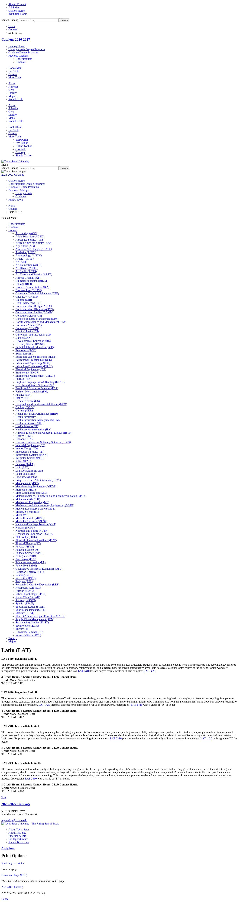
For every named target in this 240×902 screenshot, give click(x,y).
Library (12, 92)
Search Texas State (18, 842)
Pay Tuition (21, 142)
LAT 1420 (149, 670)
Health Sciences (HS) (27, 426)
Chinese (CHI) (23, 299)
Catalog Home (16, 10)
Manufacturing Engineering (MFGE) (35, 486)
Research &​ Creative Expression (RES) (37, 584)
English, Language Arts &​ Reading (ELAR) (39, 382)
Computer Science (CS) (28, 315)
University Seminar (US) (29, 631)
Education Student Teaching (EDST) (35, 356)
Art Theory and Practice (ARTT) (33, 274)
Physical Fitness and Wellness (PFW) (36, 540)
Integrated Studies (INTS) (29, 457)
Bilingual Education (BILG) (31, 280)
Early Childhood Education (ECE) (34, 347)
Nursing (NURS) (25, 527)
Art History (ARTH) (26, 268)
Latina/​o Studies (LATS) (29, 470)
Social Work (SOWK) (27, 597)
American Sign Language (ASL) (33, 249)
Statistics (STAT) (24, 612)
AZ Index (13, 7)
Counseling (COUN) (27, 328)
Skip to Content (17, 4)
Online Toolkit (23, 145)
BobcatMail (14, 67)
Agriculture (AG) (25, 245)
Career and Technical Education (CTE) (37, 293)
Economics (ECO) (25, 350)
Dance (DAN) (23, 337)
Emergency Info (17, 835)
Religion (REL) (24, 581)
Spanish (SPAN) (24, 603)
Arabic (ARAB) (24, 258)
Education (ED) (24, 353)
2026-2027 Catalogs (12, 174)
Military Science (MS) (27, 511)
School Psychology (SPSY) (30, 593)
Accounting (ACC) (26, 233)
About (11, 83)
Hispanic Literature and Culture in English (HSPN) (43, 432)
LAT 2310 (116, 738)
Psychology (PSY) (25, 559)
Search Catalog (9, 19)
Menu (4, 164)
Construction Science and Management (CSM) (41, 321)
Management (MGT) (27, 483)
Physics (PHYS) (24, 546)
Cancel (5, 898)
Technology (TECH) (27, 625)
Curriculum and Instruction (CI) (33, 334)
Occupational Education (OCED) (34, 533)
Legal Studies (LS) (25, 473)
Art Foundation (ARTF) (28, 264)
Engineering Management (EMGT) (35, 375)
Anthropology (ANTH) (28, 255)
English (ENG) (23, 378)
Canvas (12, 74)
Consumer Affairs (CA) (28, 325)
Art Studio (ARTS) (26, 271)
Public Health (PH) (26, 565)
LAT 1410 (84, 670)
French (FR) (22, 397)
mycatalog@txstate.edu (14, 820)
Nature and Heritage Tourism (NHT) (35, 524)
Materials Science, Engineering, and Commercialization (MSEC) (51, 495)
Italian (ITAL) (23, 461)
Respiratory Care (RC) (28, 587)
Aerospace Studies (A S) (29, 239)
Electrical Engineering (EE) (30, 369)
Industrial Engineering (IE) (30, 445)
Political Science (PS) (27, 549)
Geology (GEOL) (25, 407)
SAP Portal (21, 139)
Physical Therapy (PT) (28, 543)
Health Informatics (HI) (28, 416)
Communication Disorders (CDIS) (34, 309)
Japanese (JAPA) (24, 464)
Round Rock (15, 99)
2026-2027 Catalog (12, 886)
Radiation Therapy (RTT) (29, 571)
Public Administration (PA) (30, 562)
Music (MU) (22, 514)
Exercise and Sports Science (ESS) (34, 385)
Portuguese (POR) (25, 556)
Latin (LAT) (22, 467)
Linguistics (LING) (26, 476)
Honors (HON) (24, 438)
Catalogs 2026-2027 (15, 39)
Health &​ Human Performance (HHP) (36, 413)
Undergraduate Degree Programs (26, 49)
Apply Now (8, 848)
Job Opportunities (18, 838)
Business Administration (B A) (32, 287)
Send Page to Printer (12, 863)
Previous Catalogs (18, 55)
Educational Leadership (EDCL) (33, 359)
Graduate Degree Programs (23, 52)
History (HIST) (24, 435)
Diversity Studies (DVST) (29, 344)
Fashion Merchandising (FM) (31, 391)
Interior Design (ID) (26, 448)
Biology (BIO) (23, 283)
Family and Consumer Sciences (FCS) (36, 388)
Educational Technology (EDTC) (34, 366)
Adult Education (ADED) (29, 236)
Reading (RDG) (24, 575)
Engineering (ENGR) (27, 372)
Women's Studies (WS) (28, 635)
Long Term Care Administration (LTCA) (38, 480)
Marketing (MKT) (25, 489)
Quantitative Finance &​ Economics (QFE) (38, 568)
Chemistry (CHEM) (26, 296)
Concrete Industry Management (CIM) (36, 318)
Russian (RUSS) (24, 590)
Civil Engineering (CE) (28, 302)
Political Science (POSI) (28, 552)
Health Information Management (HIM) (37, 419)
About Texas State (18, 829)
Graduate (20, 61)
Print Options (15, 199)
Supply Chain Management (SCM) (34, 619)
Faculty (12, 638)
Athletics (13, 86)
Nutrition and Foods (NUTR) (31, 530)
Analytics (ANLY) (25, 252)
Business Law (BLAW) (28, 290)
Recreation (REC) (25, 578)
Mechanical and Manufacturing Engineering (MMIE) (44, 505)
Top (3, 797)
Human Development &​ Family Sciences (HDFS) (43, 442)
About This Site (17, 832)
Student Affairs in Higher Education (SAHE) (40, 616)
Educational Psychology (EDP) (32, 363)
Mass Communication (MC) (31, 492)
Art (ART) (21, 261)
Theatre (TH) (22, 628)
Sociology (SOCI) (25, 600)
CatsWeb (13, 71)
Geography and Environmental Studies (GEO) (41, 404)
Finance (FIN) (23, 394)
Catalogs (20, 152)
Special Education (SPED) (30, 606)
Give (11, 89)
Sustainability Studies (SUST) (32, 622)
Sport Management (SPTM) (30, 609)
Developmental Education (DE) (33, 340)
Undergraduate (23, 58)
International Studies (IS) (29, 451)
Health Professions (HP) (28, 423)
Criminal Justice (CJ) (27, 331)
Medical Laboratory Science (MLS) (35, 508)
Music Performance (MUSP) (31, 521)
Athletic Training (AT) (27, 277)
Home (11, 26)
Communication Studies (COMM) (34, 312)
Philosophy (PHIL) (26, 537)
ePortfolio (20, 149)
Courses (12, 29)
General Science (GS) (27, 401)
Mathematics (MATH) (27, 499)
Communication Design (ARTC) (33, 306)
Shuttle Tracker (23, 155)
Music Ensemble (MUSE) (29, 518)
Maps (11, 96)
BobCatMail (15, 126)
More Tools (14, 77)
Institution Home (17, 13)
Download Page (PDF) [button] (14, 875)
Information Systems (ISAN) (31, 454)
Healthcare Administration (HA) (33, 429)
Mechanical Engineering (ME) (32, 502)
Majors (12, 641)
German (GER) (24, 410)
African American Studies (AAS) (33, 242)
